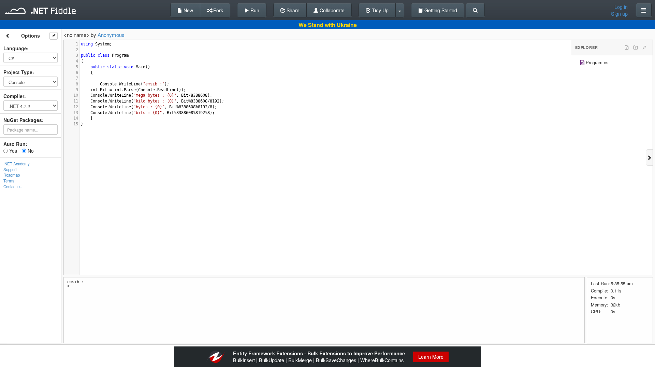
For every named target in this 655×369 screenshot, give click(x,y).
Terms (8, 180)
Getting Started (440, 10)
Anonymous (111, 34)
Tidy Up (379, 10)
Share (292, 10)
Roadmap (11, 175)
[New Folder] (635, 47)
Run (254, 10)
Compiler (13, 96)
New (187, 10)
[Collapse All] (644, 47)
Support (10, 169)
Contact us (12, 186)
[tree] (612, 63)
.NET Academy (16, 163)
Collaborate (331, 10)
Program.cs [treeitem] (597, 62)
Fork (217, 10)
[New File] (627, 47)
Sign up (619, 13)
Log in (621, 6)
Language (15, 48)
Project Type (17, 72)
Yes (12, 150)
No (30, 150)
